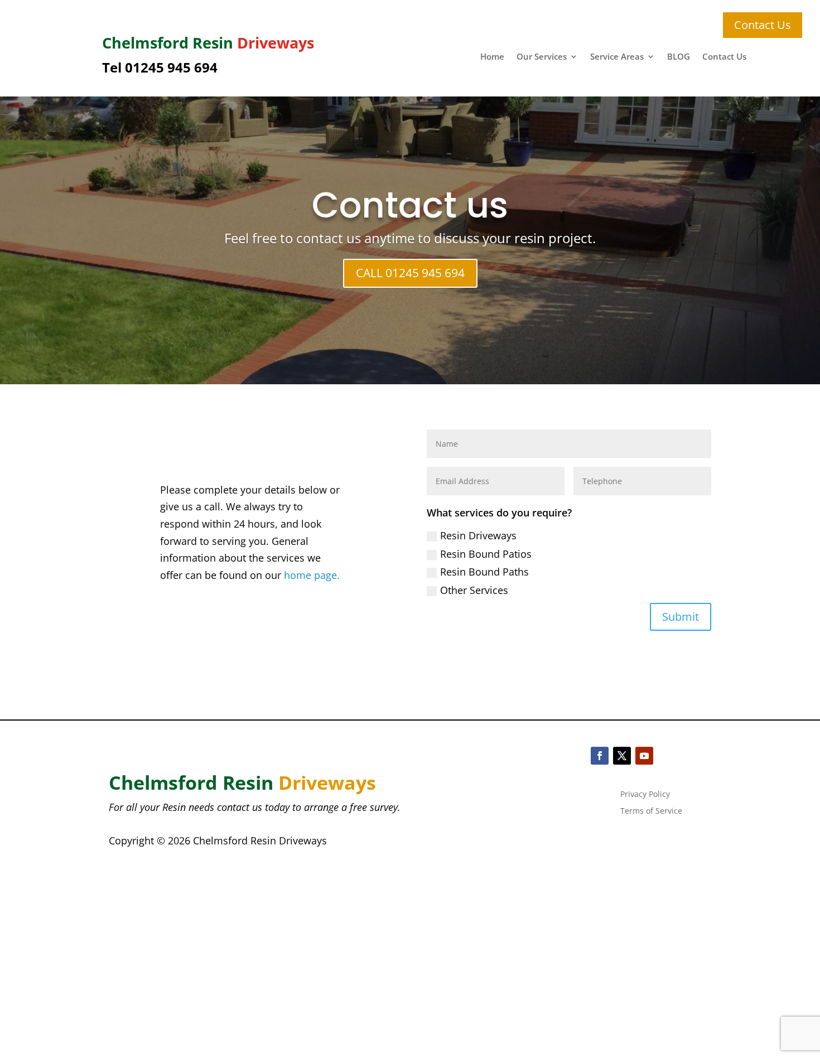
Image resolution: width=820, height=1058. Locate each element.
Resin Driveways (478, 535)
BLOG (678, 57)
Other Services (474, 590)
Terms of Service (651, 811)
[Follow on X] (622, 756)
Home (492, 57)
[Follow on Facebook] (600, 756)
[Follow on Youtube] (644, 756)
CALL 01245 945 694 (410, 273)
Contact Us (724, 57)
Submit (680, 616)
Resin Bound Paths (484, 571)
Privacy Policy (645, 794)
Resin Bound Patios (486, 554)
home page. (312, 575)
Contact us (410, 205)
